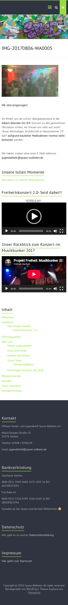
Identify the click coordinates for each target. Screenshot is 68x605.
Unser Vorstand (11, 386)
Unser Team (14, 360)
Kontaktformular (12, 390)
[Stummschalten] (55, 231)
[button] (34, 216)
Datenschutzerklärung (41, 535)
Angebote (8, 322)
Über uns (7, 342)
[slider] (31, 231)
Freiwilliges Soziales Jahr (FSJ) (25, 370)
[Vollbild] (61, 231)
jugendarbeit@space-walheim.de (28, 449)
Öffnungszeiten (11, 337)
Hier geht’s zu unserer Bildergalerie (23, 180)
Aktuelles (8, 317)
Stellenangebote (23, 364)
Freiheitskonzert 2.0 (25, 330)
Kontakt (6, 381)
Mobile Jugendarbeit (19, 345)
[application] (34, 216)
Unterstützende (17, 350)
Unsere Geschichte (18, 355)
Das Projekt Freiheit (19, 326)
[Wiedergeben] (6, 231)
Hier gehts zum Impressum (17, 561)
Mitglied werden (11, 376)
